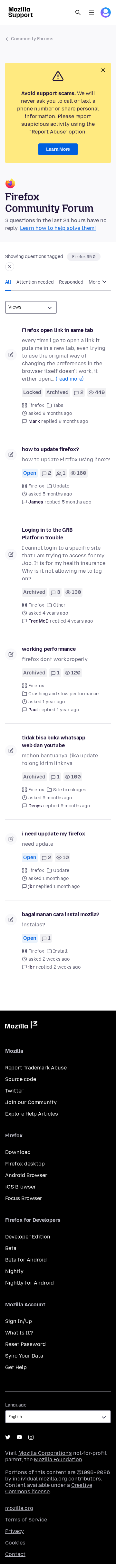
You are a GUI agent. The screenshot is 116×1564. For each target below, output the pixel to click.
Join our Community (31, 1102)
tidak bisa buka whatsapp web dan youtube (53, 741)
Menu (91, 12)
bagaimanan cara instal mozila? (60, 914)
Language (15, 1405)
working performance (49, 649)
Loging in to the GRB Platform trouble (47, 534)
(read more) (69, 379)
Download (18, 1152)
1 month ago (66, 886)
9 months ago (75, 806)
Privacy (14, 1531)
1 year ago (68, 710)
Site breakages (69, 790)
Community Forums (32, 39)
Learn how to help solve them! (58, 228)
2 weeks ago (67, 967)
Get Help (16, 1367)
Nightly (14, 1271)
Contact (15, 1554)
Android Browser (26, 1175)
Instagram (31, 1437)
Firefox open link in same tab (57, 330)
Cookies (15, 1543)
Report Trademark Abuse (36, 1068)
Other (59, 605)
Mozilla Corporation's (45, 1453)
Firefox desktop (25, 1164)
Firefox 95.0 (83, 256)
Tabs (58, 405)
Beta (10, 1248)
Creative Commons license (48, 1488)
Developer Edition (27, 1237)
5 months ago (76, 502)
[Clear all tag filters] (9, 266)
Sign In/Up (18, 1321)
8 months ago (73, 421)
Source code (20, 1079)
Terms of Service (26, 1520)
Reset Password (25, 1344)
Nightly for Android (29, 1283)
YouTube (19, 1437)
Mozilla (21, 1026)
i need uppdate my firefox (53, 834)
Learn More (58, 149)
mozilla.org (19, 1508)
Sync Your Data (24, 1356)
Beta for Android (26, 1260)
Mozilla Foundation (58, 1459)
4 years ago (80, 621)
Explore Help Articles (31, 1114)
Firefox (36, 405)
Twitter (14, 1091)
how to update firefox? (50, 449)
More (95, 282)
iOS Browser (20, 1187)
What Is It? (19, 1333)
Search (78, 12)
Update (61, 486)
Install (60, 951)
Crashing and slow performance (63, 694)
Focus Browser (23, 1198)
